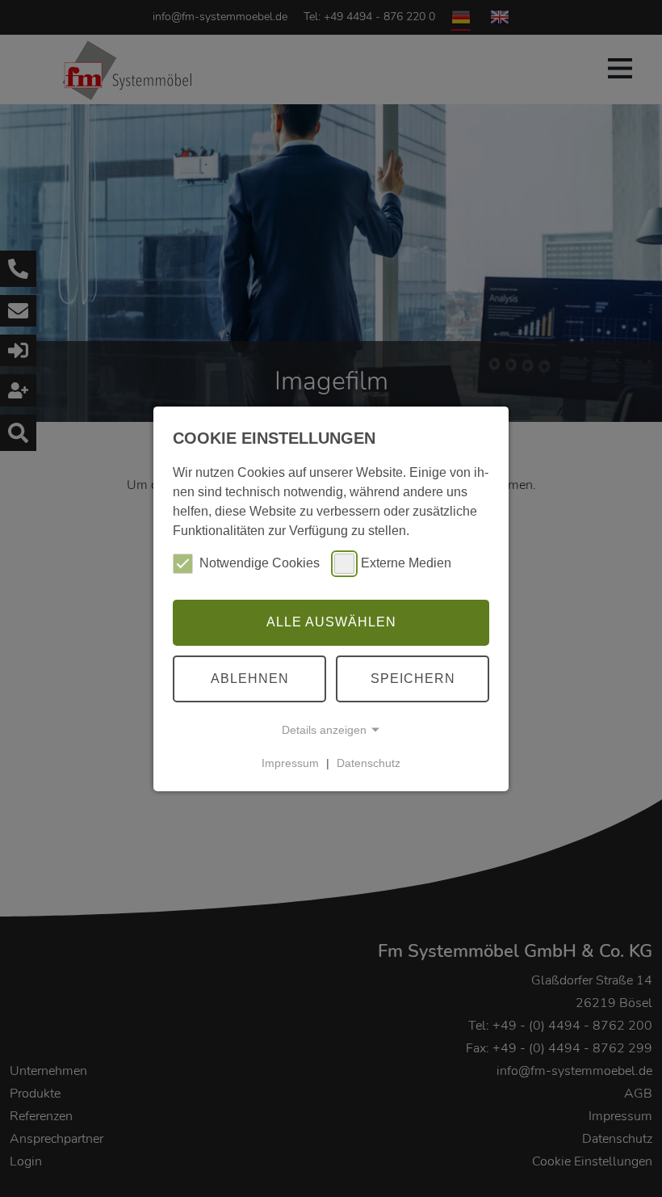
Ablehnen (250, 678)
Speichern (413, 678)
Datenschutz (368, 763)
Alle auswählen (331, 622)
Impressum (290, 763)
